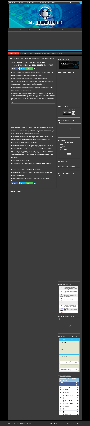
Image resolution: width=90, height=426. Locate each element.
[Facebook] (66, 3)
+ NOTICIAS (24, 29)
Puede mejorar (64, 149)
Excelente (63, 146)
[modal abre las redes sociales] (35, 68)
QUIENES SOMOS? (56, 29)
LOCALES (17, 29)
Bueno (62, 144)
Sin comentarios (64, 151)
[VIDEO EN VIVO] (70, 3)
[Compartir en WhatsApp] (29, 68)
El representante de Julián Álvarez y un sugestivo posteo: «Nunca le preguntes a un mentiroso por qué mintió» (41, 53)
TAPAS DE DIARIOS (45, 29)
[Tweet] (23, 68)
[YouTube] (69, 3)
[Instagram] (67, 3)
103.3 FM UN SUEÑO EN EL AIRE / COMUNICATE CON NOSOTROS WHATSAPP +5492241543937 (37, 2)
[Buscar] (81, 3)
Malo (62, 147)
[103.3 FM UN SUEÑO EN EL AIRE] (45, 16)
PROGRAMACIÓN (66, 29)
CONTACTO (75, 29)
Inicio (12, 58)
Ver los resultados (69, 155)
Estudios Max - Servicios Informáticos (74, 423)
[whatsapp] (71, 3)
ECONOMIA (16, 58)
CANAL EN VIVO (34, 29)
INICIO (11, 29)
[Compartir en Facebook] (14, 68)
